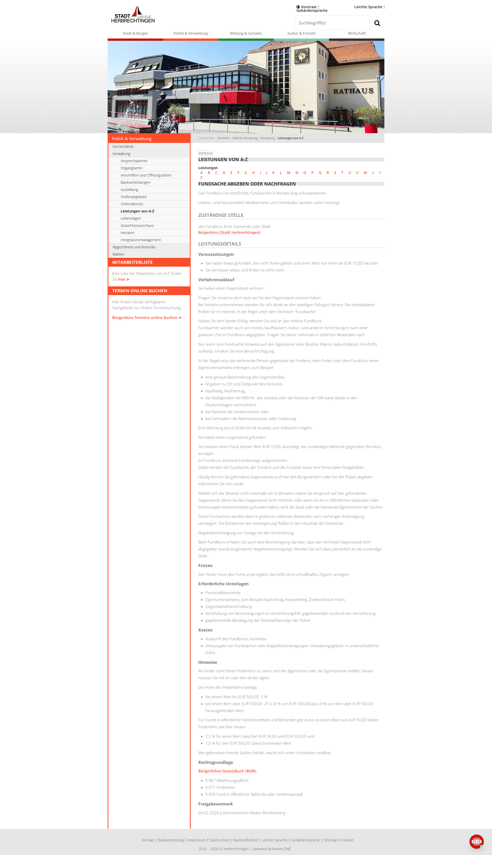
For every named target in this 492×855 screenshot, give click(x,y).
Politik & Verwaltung (190, 33)
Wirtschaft (357, 33)
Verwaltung (267, 138)
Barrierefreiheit (246, 840)
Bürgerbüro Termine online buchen (145, 317)
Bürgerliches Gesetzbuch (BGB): (227, 770)
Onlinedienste (132, 203)
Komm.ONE (281, 848)
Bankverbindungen (135, 182)
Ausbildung (129, 189)
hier (122, 279)
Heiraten (128, 232)
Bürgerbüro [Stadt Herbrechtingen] (229, 232)
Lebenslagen (131, 218)
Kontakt (148, 840)
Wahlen (118, 254)
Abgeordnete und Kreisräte (134, 247)
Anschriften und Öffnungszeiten (146, 175)
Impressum (197, 840)
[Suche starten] (377, 22)
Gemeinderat (123, 146)
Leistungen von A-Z (290, 138)
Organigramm (131, 168)
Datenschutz (220, 840)
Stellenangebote (134, 196)
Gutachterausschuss (137, 225)
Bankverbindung (171, 840)
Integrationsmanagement (141, 239)
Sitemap (330, 840)
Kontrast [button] (309, 6)
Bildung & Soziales (246, 33)
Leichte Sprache (368, 6)
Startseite (223, 138)
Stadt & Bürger (135, 33)
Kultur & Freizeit (301, 33)
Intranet (347, 840)
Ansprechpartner (134, 160)
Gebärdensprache (311, 10)
